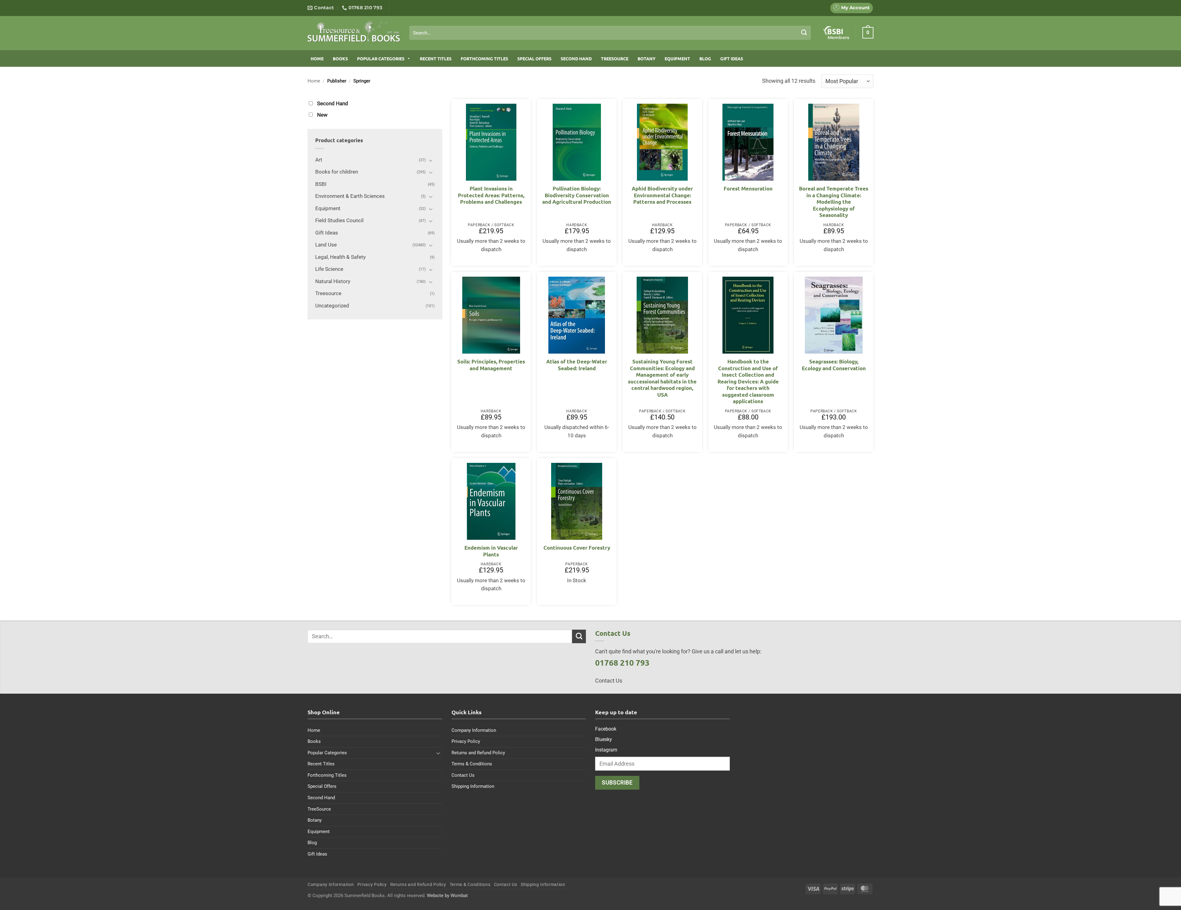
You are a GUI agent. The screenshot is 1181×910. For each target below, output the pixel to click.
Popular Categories (380, 58)
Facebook (605, 729)
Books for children (336, 172)
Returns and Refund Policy (478, 753)
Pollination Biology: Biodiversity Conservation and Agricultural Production (576, 195)
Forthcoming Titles (484, 58)
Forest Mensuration (748, 188)
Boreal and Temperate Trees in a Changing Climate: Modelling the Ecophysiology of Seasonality (833, 201)
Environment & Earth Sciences (350, 196)
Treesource (328, 293)
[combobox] (610, 33)
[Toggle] (431, 160)
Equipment (677, 58)
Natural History (332, 281)
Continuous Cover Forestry (576, 547)
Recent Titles (435, 58)
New (322, 115)
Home (317, 58)
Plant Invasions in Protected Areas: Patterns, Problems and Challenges (491, 195)
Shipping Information (472, 786)
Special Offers (534, 58)
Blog (705, 58)
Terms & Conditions (471, 764)
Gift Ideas (731, 58)
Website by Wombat (447, 895)
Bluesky (603, 739)
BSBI (321, 184)
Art (318, 160)
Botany (646, 58)
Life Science (329, 269)
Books (340, 58)
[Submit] (804, 32)
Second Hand (576, 58)
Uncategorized (332, 306)
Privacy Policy (465, 741)
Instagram (606, 750)
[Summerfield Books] (354, 31)
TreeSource (614, 58)
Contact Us (463, 775)
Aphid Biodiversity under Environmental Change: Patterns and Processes (662, 195)
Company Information (473, 730)
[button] (867, 32)
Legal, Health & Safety (340, 257)
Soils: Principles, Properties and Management (491, 364)
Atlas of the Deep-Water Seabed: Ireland (576, 364)
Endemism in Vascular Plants (491, 551)
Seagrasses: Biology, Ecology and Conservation (834, 364)
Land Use (326, 245)
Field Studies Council (339, 220)
